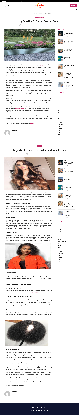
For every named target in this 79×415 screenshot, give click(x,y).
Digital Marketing (61, 101)
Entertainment (39, 9)
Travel (63, 9)
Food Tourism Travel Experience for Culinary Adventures (69, 67)
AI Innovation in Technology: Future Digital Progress (68, 33)
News (19, 9)
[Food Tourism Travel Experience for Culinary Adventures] (60, 66)
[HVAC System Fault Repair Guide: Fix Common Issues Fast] (60, 51)
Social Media (47, 9)
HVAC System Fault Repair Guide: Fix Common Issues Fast (68, 51)
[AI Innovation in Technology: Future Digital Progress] (60, 33)
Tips (59, 130)
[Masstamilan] (40, 5)
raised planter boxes (19, 108)
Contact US (73, 5)
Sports (59, 126)
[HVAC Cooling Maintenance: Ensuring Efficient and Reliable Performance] (60, 74)
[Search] (74, 10)
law (58, 114)
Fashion (54, 9)
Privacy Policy (43, 407)
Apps (59, 95)
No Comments (50, 25)
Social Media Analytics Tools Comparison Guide (68, 59)
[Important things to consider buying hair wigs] (29, 173)
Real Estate (60, 122)
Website (59, 134)
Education (60, 102)
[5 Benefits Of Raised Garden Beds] (29, 45)
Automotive (60, 97)
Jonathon (25, 25)
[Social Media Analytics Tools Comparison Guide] (60, 58)
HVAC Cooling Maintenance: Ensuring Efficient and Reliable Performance (69, 75)
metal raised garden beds (44, 65)
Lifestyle (59, 116)
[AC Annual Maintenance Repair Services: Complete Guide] (60, 41)
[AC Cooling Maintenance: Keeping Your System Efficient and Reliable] (60, 84)
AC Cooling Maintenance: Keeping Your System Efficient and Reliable (69, 84)
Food (59, 108)
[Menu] (76, 10)
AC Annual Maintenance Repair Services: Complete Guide (69, 42)
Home (15, 9)
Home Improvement (62, 112)
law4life (32, 123)
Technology (31, 9)
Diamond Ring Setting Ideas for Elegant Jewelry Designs (18, 1)
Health (59, 9)
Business (25, 9)
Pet (58, 120)
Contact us (35, 407)
